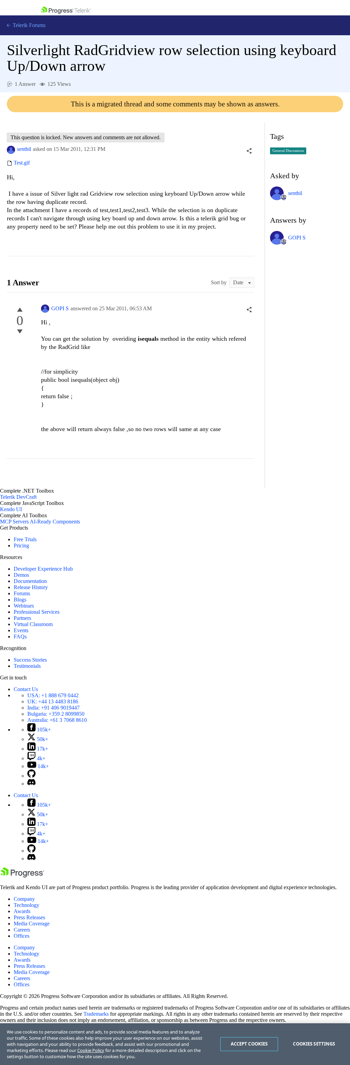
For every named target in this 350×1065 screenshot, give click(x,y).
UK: (52, 701)
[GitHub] (31, 776)
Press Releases (29, 917)
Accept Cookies (249, 1044)
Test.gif (22, 163)
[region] (175, 1044)
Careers (22, 930)
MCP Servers (14, 521)
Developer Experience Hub (43, 569)
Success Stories (30, 660)
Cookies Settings (314, 1044)
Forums (22, 593)
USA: (53, 695)
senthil (24, 149)
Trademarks (96, 1014)
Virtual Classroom (33, 624)
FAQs (20, 636)
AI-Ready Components (55, 521)
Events (21, 630)
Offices (21, 936)
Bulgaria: (55, 714)
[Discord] (31, 784)
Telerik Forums (28, 25)
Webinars (24, 606)
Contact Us (26, 689)
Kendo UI (11, 509)
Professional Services (36, 612)
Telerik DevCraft (18, 497)
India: (53, 708)
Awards (22, 911)
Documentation (30, 581)
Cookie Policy (90, 1050)
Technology (26, 905)
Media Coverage (32, 923)
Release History (31, 587)
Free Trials (25, 539)
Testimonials (27, 666)
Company (24, 899)
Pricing (21, 545)
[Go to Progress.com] (22, 876)
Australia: (57, 720)
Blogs (20, 599)
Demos (21, 575)
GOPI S (60, 308)
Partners (22, 618)
